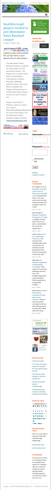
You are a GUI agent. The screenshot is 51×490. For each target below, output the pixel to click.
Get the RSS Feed (38, 445)
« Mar (34, 423)
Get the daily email (38, 448)
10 (35, 414)
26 (39, 418)
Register (35, 173)
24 (35, 418)
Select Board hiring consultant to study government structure (39, 295)
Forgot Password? (38, 175)
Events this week (38, 361)
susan (7, 43)
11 (37, 414)
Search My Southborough (38, 39)
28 (44, 418)
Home (6, 486)
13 (42, 414)
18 (37, 416)
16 (33, 416)
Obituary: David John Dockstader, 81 (39, 216)
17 (35, 416)
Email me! (38, 478)
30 (33, 421)
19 (39, 416)
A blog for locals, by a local (39, 3)
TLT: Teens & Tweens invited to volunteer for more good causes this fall (39, 367)
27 (42, 418)
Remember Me (39, 160)
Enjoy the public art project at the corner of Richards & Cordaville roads (39, 191)
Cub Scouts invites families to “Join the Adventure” (38, 376)
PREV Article (8, 134)
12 (39, 414)
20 (42, 416)
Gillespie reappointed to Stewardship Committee (39, 264)
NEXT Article (23, 134)
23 (33, 418)
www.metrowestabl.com (16, 120)
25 (37, 418)
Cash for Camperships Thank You (39, 236)
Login (35, 167)
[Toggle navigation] (46, 15)
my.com (13, 2)
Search (44, 46)
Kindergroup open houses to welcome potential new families (39, 391)
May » (40, 423)
